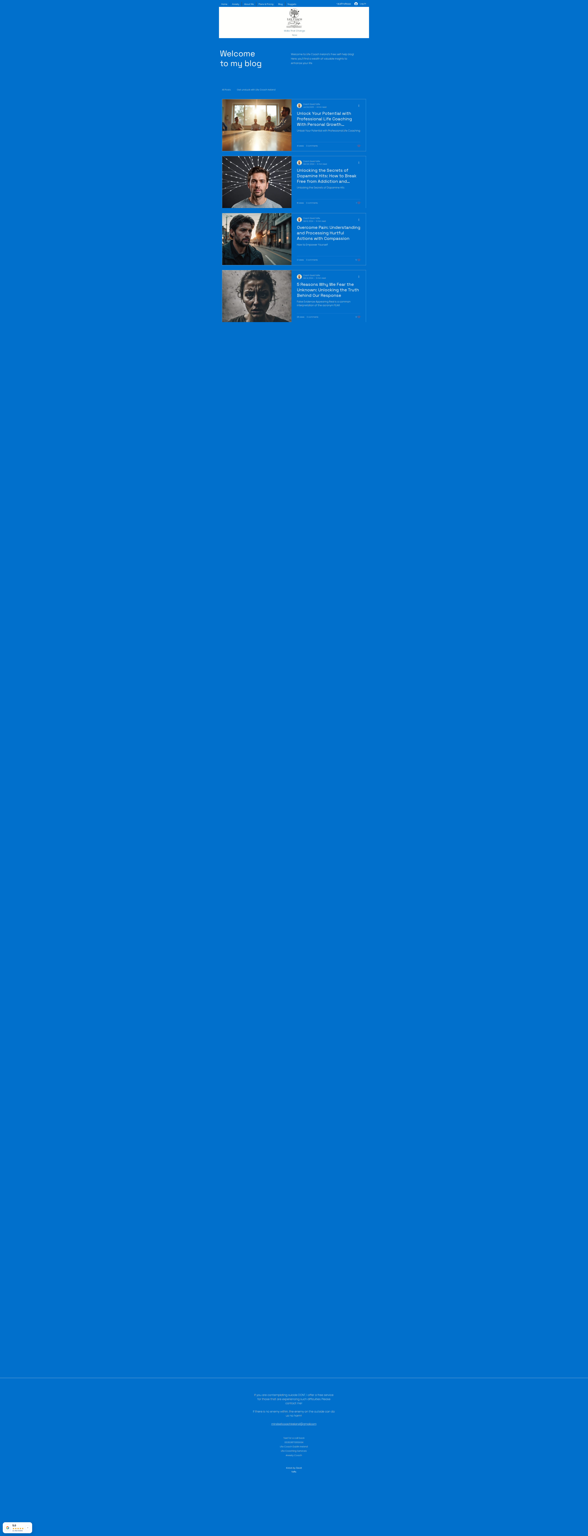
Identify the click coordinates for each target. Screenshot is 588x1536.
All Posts (226, 89)
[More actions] (360, 105)
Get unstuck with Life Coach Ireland (256, 89)
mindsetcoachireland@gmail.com (294, 1424)
